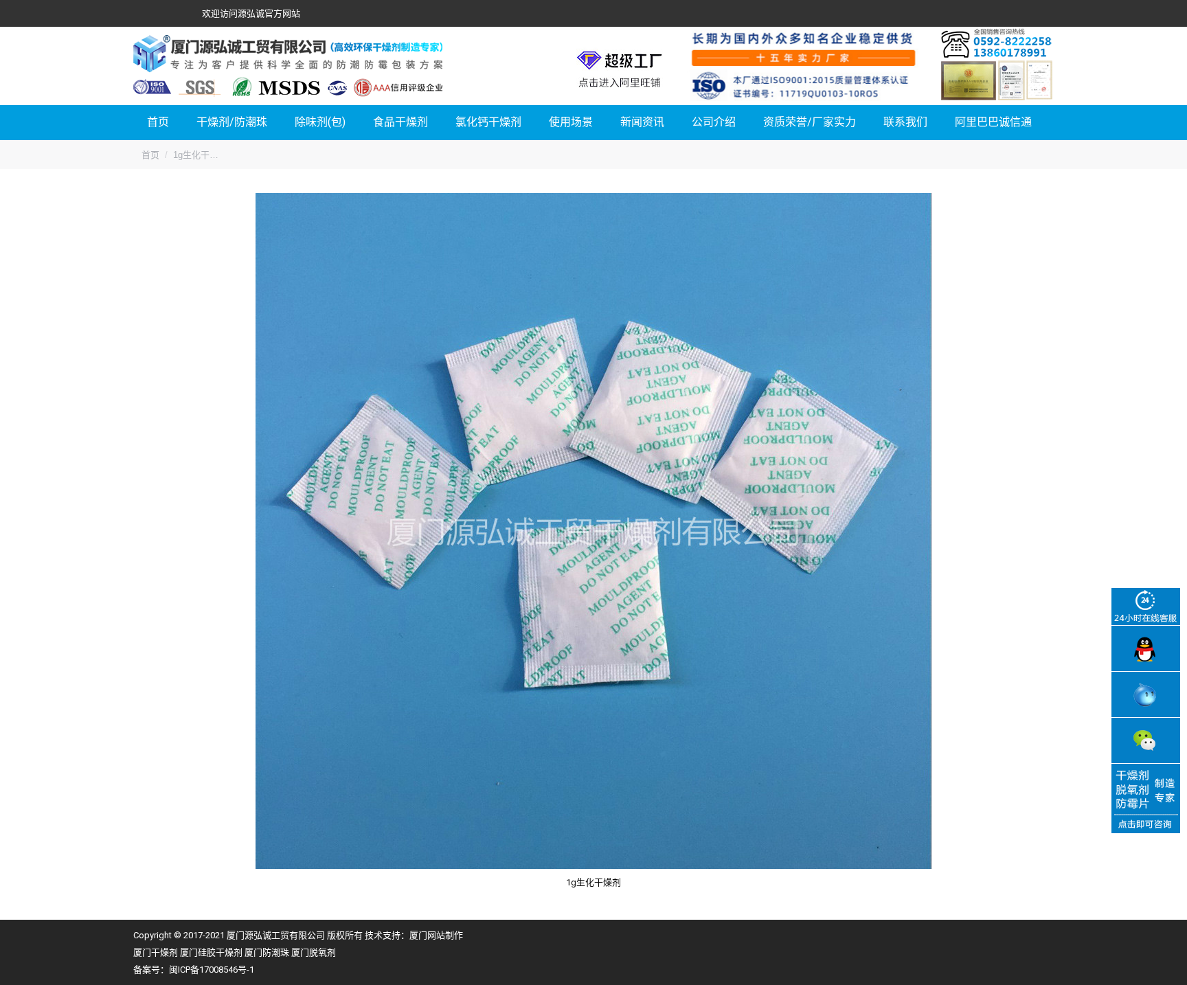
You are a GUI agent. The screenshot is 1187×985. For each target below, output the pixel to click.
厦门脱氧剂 (313, 952)
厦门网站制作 (436, 935)
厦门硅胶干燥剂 (211, 952)
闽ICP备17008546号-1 (211, 969)
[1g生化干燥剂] (593, 531)
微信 (1145, 740)
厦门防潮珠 (267, 952)
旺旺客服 (1145, 694)
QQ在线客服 (1145, 648)
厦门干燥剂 (155, 952)
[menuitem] (158, 122)
